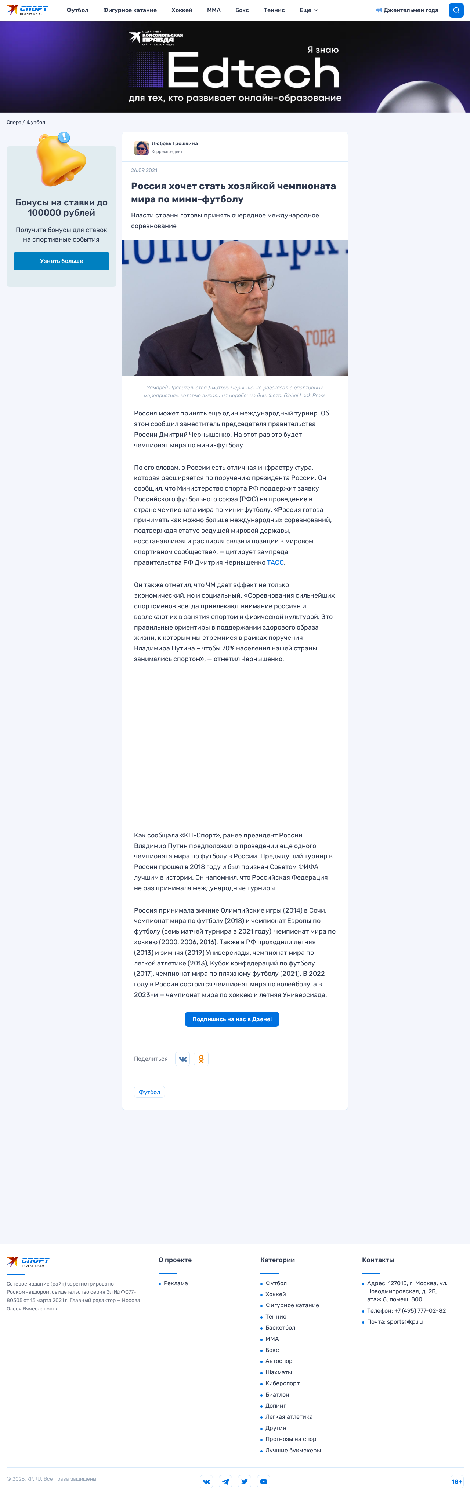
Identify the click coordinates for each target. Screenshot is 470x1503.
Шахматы (278, 1372)
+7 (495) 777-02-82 (420, 1310)
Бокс (242, 10)
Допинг (275, 1405)
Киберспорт (282, 1383)
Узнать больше (61, 260)
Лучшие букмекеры (293, 1450)
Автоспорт (280, 1360)
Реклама (176, 1283)
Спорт (14, 122)
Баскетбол (280, 1327)
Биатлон (277, 1394)
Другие (275, 1428)
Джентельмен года (411, 10)
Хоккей (181, 10)
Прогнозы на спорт (292, 1439)
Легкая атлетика (289, 1416)
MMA (214, 10)
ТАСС (275, 562)
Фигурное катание (130, 10)
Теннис (274, 10)
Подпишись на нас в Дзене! (232, 1019)
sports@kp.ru (405, 1321)
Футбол (77, 10)
